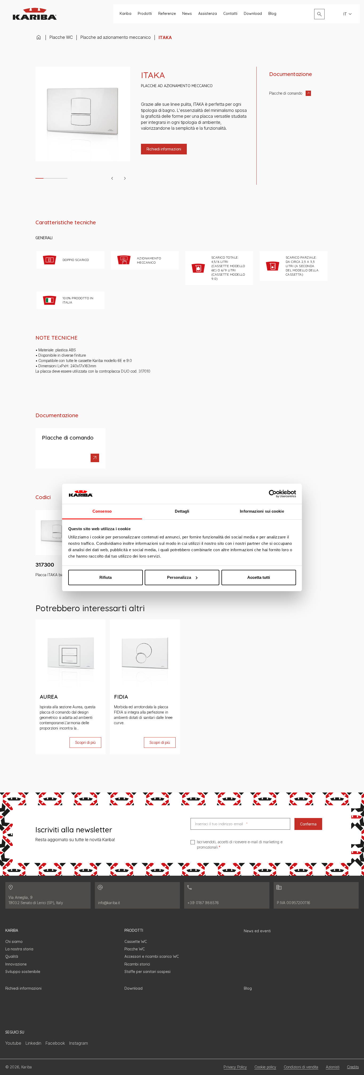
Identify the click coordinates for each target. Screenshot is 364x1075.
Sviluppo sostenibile (22, 971)
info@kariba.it (109, 902)
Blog (272, 14)
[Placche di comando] (70, 448)
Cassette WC (135, 941)
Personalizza (179, 577)
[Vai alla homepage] (35, 14)
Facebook (55, 1043)
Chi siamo (14, 941)
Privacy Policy (235, 1067)
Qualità (11, 956)
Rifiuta (105, 577)
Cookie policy (265, 1067)
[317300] (58, 543)
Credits (353, 1067)
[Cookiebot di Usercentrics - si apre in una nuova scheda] (272, 494)
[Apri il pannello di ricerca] (319, 14)
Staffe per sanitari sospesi (147, 971)
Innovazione (16, 964)
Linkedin (33, 1043)
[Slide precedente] (112, 178)
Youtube (13, 1043)
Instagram (78, 1043)
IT (345, 14)
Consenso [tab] (102, 511)
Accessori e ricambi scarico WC (151, 956)
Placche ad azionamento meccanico (115, 37)
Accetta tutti (258, 577)
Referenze (167, 14)
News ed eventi (257, 931)
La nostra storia (19, 949)
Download (253, 14)
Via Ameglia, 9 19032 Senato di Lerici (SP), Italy (36, 900)
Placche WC (61, 37)
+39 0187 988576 (203, 902)
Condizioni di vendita (301, 1067)
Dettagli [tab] (182, 511)
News (187, 14)
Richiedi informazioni (23, 988)
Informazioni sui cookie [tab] (262, 511)
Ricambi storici (137, 964)
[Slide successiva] (125, 178)
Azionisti (332, 1067)
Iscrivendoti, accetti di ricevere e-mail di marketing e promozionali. (239, 844)
